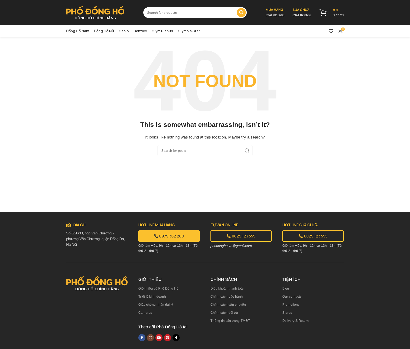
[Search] (241, 12)
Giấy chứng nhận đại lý (155, 304)
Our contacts (292, 296)
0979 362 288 (171, 236)
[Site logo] (95, 12)
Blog (285, 288)
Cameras (145, 312)
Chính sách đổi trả (224, 312)
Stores (287, 312)
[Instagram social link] (150, 337)
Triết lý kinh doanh (152, 296)
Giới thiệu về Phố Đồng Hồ (158, 288)
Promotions (290, 304)
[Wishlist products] (330, 31)
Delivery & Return (295, 320)
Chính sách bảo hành (226, 296)
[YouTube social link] (159, 337)
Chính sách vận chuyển (228, 304)
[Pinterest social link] (167, 337)
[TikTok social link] (176, 337)
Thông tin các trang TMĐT (230, 320)
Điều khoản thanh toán (227, 288)
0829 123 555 (243, 236)
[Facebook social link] (141, 337)
